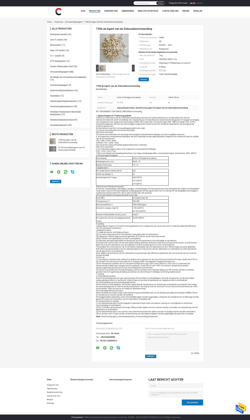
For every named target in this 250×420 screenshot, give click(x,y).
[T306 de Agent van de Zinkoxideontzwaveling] (52, 141)
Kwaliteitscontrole (148, 11)
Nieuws (185, 11)
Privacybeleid (77, 417)
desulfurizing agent (109, 316)
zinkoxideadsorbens (126, 316)
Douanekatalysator (58, 125)
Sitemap (50, 403)
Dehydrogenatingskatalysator (63, 101)
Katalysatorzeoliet (58, 34)
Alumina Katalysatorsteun (62, 120)
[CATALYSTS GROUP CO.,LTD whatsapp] (60, 172)
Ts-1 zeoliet (55, 56)
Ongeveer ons (111, 11)
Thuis (49, 22)
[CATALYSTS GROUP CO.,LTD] (58, 12)
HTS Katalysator (57, 61)
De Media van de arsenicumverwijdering (68, 77)
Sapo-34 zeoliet (57, 50)
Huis (83, 11)
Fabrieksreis (128, 11)
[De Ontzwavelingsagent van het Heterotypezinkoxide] (52, 149)
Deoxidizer (55, 96)
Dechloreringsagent (59, 85)
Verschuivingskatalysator (61, 106)
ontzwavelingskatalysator (147, 316)
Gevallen (197, 11)
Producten (94, 11)
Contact (143, 79)
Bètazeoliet (55, 45)
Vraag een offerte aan (178, 3)
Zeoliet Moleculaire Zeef (61, 66)
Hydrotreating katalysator (62, 90)
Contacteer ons (170, 11)
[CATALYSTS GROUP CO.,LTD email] (53, 172)
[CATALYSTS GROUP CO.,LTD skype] (74, 171)
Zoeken (160, 3)
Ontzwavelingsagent (74, 22)
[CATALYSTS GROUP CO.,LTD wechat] (67, 172)
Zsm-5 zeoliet (56, 39)
